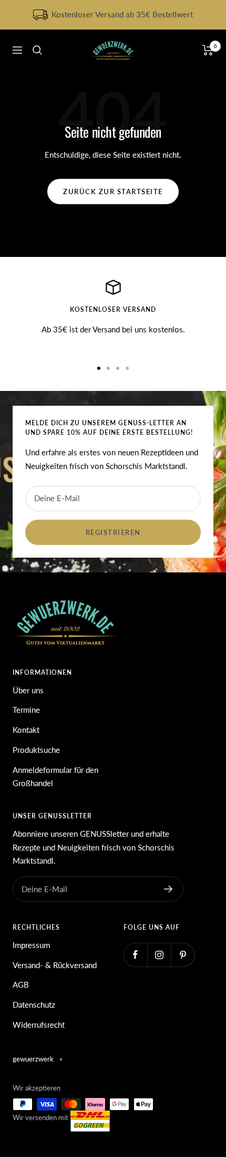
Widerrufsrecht (39, 1024)
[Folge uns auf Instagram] (159, 955)
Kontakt (26, 729)
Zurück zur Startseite (113, 191)
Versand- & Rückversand (55, 965)
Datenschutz (34, 1004)
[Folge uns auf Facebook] (135, 955)
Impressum (31, 945)
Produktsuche (36, 749)
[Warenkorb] (207, 50)
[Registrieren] (168, 889)
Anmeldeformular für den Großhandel (55, 776)
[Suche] (37, 50)
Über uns (28, 690)
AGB (21, 984)
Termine (26, 709)
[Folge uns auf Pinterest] (182, 955)
